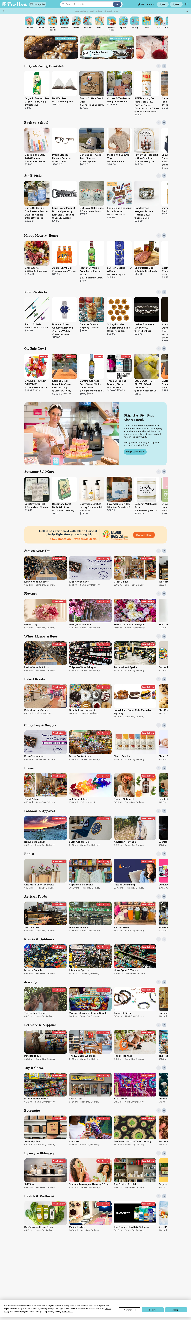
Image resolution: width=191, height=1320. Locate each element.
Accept (176, 1310)
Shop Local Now (135, 451)
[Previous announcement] (3, 11)
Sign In (162, 4)
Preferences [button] (67, 1311)
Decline (152, 1310)
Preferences (129, 1310)
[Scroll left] (27, 24)
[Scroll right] (164, 24)
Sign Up (176, 4)
